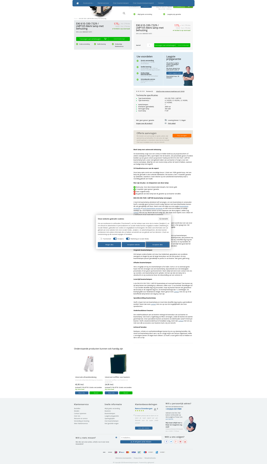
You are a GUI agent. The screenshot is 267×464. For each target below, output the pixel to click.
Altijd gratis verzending (145, 14)
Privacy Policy (138, 458)
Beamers (108, 411)
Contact (161, 3)
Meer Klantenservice (81, 423)
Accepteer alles (157, 245)
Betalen (76, 411)
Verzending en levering (81, 421)
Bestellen (77, 408)
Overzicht (164, 219)
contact (136, 213)
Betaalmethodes (150, 458)
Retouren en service (81, 418)
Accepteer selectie (133, 245)
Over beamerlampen (121, 3)
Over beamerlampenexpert (143, 3)
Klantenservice (103, 3)
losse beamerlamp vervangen (153, 208)
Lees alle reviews (143, 428)
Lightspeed (150, 462)
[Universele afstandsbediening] (89, 363)
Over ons (77, 416)
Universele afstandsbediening (85, 377)
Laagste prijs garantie (174, 14)
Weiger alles (109, 245)
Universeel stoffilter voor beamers (117, 377)
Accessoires (88, 3)
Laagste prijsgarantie (112, 416)
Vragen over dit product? (144, 123)
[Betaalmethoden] (104, 452)
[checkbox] (104, 239)
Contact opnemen (80, 413)
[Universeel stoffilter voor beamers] (118, 363)
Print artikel (172, 123)
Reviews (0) (149, 91)
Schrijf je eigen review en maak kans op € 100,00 (170, 91)
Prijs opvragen (182, 136)
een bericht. (169, 419)
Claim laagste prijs (174, 73)
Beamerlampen (110, 413)
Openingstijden (110, 418)
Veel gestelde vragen (112, 423)
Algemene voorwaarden (123, 458)
